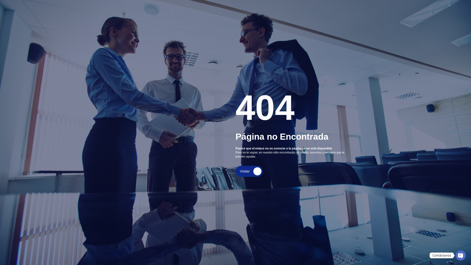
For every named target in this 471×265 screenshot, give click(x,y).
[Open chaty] (461, 255)
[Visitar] (257, 171)
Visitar (245, 171)
